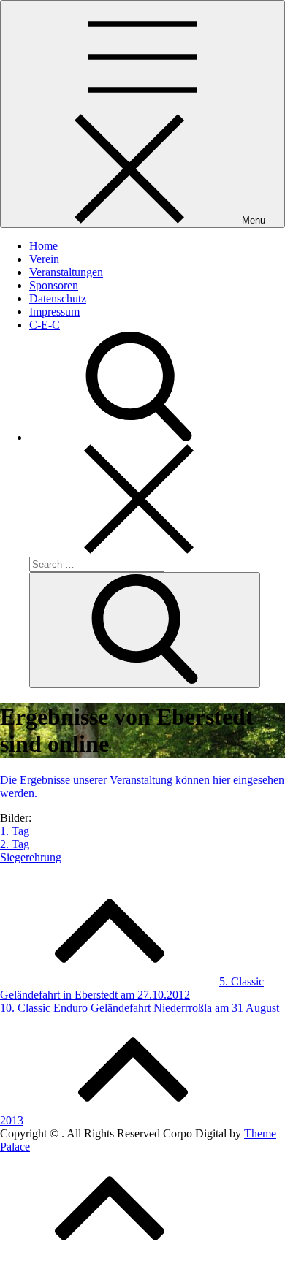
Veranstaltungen (66, 272)
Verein (44, 259)
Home (43, 246)
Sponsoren (53, 285)
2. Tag (14, 844)
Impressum (54, 311)
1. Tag (14, 831)
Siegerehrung (30, 857)
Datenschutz (57, 298)
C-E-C (44, 325)
